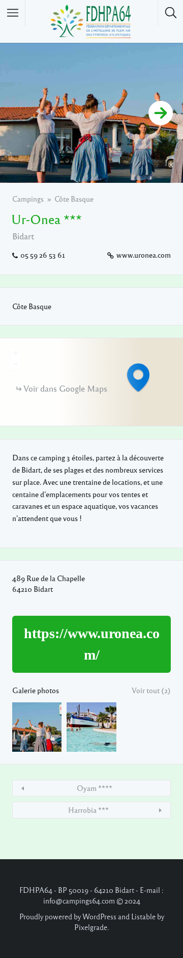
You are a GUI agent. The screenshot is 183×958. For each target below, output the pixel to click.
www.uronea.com (143, 254)
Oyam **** (94, 787)
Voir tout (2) (151, 690)
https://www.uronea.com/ (92, 644)
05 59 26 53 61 (42, 254)
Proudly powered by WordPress (67, 916)
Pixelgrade (90, 927)
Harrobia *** (88, 809)
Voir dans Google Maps (65, 388)
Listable (143, 916)
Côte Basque (74, 198)
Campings (28, 198)
